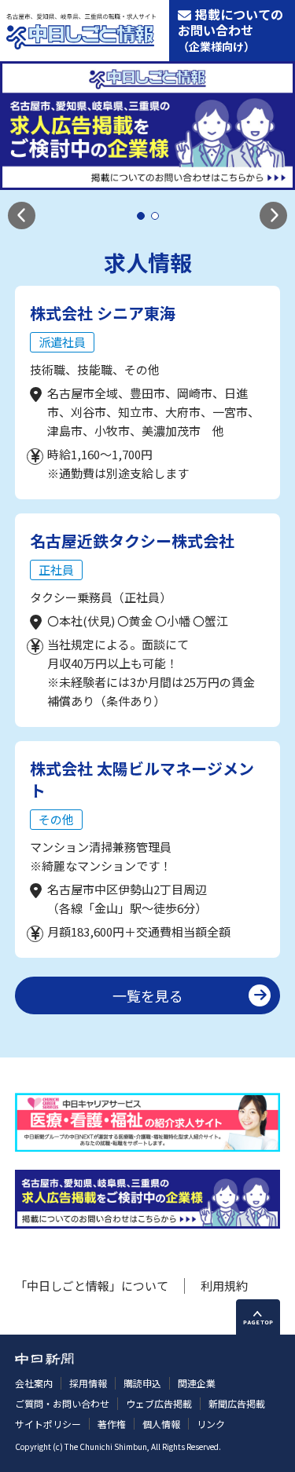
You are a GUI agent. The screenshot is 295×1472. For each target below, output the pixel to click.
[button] (21, 215)
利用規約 (224, 1285)
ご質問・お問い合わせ (62, 1403)
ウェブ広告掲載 (159, 1403)
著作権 (112, 1423)
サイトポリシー (48, 1423)
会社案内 (34, 1383)
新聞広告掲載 (236, 1403)
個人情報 (161, 1423)
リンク (211, 1423)
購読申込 (142, 1383)
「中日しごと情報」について (91, 1285)
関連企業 (197, 1383)
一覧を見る (147, 995)
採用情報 (88, 1383)
